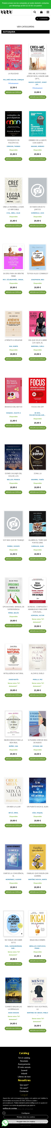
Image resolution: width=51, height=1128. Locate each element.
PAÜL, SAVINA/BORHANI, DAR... (13, 947)
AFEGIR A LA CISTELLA (13, 92)
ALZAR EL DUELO (37, 673)
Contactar (24, 1091)
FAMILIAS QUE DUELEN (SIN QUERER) (37, 874)
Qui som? (24, 1085)
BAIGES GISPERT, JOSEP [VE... (38, 83)
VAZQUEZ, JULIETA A (13, 413)
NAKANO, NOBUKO (37, 146)
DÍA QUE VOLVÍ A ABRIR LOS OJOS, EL (37, 341)
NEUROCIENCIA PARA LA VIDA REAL (13, 741)
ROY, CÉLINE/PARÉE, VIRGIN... (13, 279)
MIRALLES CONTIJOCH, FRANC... (37, 947)
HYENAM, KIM (37, 746)
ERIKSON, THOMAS (13, 146)
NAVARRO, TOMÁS (37, 479)
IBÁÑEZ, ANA (13, 746)
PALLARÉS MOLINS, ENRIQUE (13, 79)
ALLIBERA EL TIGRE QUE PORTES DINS (37, 541)
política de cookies (10, 1108)
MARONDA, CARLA (37, 346)
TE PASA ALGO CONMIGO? (37, 273)
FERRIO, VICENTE (13, 546)
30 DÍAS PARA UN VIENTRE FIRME (13, 274)
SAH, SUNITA (13, 346)
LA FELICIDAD (13, 73)
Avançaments (24, 1064)
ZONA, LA (38, 473)
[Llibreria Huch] (7, 12)
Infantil (24, 1073)
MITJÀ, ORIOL (13, 813)
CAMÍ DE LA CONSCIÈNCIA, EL (13, 874)
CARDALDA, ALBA (37, 546)
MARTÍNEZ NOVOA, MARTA (37, 879)
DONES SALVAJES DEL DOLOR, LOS (13, 474)
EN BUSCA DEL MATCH (13, 407)
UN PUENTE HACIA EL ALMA (37, 806)
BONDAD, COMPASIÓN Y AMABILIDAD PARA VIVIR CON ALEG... (37, 609)
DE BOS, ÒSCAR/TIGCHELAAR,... (37, 414)
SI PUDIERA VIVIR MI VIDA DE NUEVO (37, 741)
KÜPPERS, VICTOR (37, 615)
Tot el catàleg (24, 1058)
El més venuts (24, 1067)
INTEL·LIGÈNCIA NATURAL (13, 673)
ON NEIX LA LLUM (13, 806)
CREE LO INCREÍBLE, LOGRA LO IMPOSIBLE (13, 208)
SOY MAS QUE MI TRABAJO (13, 540)
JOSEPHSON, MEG (37, 279)
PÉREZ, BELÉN (13, 613)
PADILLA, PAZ (37, 679)
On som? (24, 1088)
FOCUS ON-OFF (37, 407)
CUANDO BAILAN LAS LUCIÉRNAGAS (13, 1007)
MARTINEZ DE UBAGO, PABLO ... (37, 1014)
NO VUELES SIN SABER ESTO (13, 941)
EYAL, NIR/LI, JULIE (13, 213)
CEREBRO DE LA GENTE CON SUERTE (37, 141)
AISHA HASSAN (13, 1013)
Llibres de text (24, 1076)
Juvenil (24, 1070)
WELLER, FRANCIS (13, 479)
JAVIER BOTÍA (13, 679)
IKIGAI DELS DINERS (37, 940)
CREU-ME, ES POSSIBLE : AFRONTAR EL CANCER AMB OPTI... (37, 76)
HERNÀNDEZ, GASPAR (13, 879)
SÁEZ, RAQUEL (37, 813)
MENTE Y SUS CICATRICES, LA (37, 1007)
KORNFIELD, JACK (37, 213)
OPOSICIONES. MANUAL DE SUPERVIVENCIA (13, 608)
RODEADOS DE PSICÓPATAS (13, 141)
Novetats (24, 1061)
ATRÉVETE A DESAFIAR (13, 340)
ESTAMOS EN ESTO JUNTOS (37, 208)
